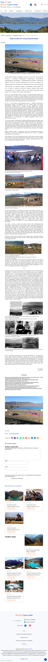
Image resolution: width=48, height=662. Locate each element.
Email (6, 466)
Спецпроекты (37, 11)
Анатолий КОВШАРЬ (14, 433)
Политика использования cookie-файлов (24, 640)
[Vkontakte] (35, 438)
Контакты (45, 11)
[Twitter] (23, 438)
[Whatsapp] (20, 438)
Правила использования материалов (24, 634)
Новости (11, 11)
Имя (6, 460)
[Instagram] (12, 438)
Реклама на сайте (24, 637)
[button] (42, 410)
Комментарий (8, 449)
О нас (5, 11)
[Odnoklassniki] (26, 438)
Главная (2, 35)
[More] (38, 438)
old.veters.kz (29, 648)
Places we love (28, 11)
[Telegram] (18, 438)
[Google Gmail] (29, 438)
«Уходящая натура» (17, 35)
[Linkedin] (32, 438)
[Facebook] (15, 438)
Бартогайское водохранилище (30, 35)
